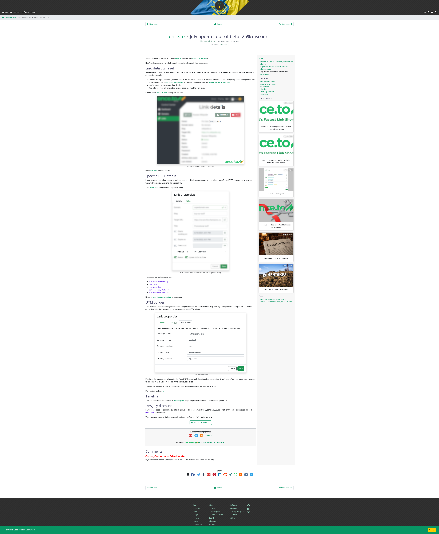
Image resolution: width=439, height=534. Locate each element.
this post (153, 171)
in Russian (223, 44)
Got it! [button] (431, 530)
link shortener (270, 299)
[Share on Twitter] (198, 474)
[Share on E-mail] (208, 474)
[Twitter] (248, 512)
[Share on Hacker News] (240, 474)
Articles (234, 515)
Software (25, 12)
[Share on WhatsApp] (235, 474)
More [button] (208, 436)
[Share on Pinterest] (214, 474)
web (278, 302)
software (262, 302)
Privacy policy (215, 511)
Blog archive (11, 17)
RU (425, 12)
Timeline (263, 89)
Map (196, 511)
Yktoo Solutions (287, 302)
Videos (33, 12)
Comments (264, 94)
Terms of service (217, 515)
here (164, 391)
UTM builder (264, 87)
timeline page (179, 400)
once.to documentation (162, 297)
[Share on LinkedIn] (219, 474)
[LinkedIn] (248, 509)
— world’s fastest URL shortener (211, 442)
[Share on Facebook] (193, 474)
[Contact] (432, 12)
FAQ (10, 12)
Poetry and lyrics (238, 511)
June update (264, 74)
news (278, 299)
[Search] (436, 12)
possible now (162, 93)
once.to (177, 36)
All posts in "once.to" (202, 423)
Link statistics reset (267, 82)
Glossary (17, 12)
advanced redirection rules (219, 82)
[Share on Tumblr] (203, 474)
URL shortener (271, 302)
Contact (213, 508)
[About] (428, 12)
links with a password (174, 82)
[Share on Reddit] (225, 474)
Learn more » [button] (31, 530)
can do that (153, 187)
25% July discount (267, 92)
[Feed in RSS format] (201, 435)
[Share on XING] (230, 474)
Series (196, 518)
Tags (196, 515)
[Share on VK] (246, 474)
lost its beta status (199, 58)
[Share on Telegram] (251, 474)
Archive (5, 12)
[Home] (219, 5)
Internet (261, 299)
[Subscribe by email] (190, 435)
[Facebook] (248, 505)
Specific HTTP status (268, 84)
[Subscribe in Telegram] (196, 435)
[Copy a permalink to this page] (187, 474)
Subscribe (198, 524)
